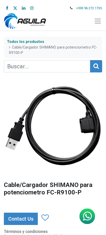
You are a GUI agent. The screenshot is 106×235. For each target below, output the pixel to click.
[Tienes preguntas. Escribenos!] (87, 216)
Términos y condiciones (26, 231)
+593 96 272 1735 (89, 8)
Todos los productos (25, 42)
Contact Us (20, 219)
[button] (44, 218)
